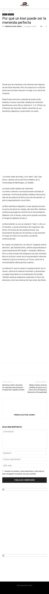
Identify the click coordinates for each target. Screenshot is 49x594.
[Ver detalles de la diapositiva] (24, 295)
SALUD (10, 11)
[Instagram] (22, 590)
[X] (10, 31)
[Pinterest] (15, 31)
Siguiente (44, 287)
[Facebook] (4, 31)
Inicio (4, 11)
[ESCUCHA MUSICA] (24, 74)
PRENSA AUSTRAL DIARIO (13, 26)
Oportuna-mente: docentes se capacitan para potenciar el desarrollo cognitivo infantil (13, 387)
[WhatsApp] (20, 31)
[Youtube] (30, 590)
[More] (25, 31)
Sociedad (11, 14)
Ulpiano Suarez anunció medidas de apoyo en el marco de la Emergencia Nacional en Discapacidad (37, 388)
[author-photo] (24, 412)
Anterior (5, 287)
